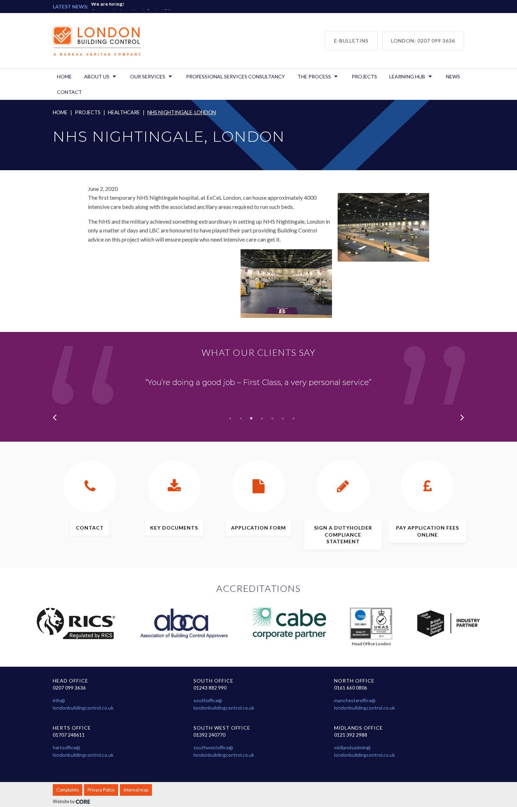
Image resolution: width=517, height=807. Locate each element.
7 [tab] (293, 418)
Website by (64, 801)
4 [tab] (262, 418)
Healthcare (124, 112)
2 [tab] (240, 418)
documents (174, 528)
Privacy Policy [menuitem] (101, 790)
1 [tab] (230, 418)
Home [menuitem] (64, 76)
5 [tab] (272, 418)
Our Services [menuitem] (147, 76)
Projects (88, 112)
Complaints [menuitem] (67, 790)
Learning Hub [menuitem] (407, 76)
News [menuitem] (453, 76)
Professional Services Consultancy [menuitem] (235, 76)
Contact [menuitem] (69, 92)
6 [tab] (283, 418)
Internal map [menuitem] (135, 790)
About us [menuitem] (96, 76)
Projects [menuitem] (364, 76)
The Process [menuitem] (314, 76)
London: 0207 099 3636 (423, 41)
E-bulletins (351, 41)
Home (60, 112)
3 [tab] (251, 418)
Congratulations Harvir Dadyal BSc (132, 9)
